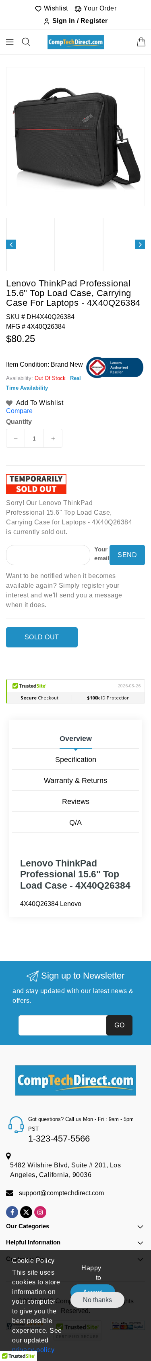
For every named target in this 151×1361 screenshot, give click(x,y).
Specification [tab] (75, 760)
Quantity (19, 422)
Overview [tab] (76, 739)
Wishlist (55, 8)
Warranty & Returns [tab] (75, 781)
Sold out (42, 637)
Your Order (99, 8)
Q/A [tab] (75, 822)
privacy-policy (33, 1349)
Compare (19, 410)
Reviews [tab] (75, 801)
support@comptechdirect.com (61, 1193)
